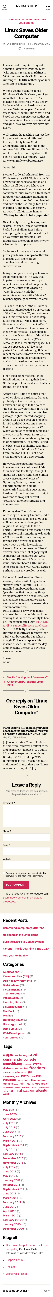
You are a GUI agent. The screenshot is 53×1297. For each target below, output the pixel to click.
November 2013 (13, 1162)
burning (23, 1055)
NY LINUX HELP (26, 6)
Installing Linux (36, 19)
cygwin (37, 1063)
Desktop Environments (17, 980)
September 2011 (13, 1189)
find (26, 1068)
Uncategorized (12, 1024)
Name (7, 831)
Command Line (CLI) (16, 976)
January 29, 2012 (41, 43)
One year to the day (15, 955)
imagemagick (11, 1076)
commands (12, 1059)
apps (8, 1054)
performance (8, 1087)
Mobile (7, 1015)
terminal (15, 1090)
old (32, 1084)
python (34, 1087)
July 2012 (9, 1167)
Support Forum (15, 1259)
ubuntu (41, 1090)
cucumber (27, 1064)
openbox (41, 1083)
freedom (37, 1067)
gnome (6, 1072)
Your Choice (26, 23)
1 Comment (29, 48)
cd (30, 1055)
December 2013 (13, 1158)
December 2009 (13, 1228)
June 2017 (9, 1131)
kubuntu (9, 1080)
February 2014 (12, 1153)
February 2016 (12, 1136)
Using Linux (10, 1028)
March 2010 (10, 1215)
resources (43, 1087)
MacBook (9, 1011)
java (33, 1077)
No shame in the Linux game (20, 934)
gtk (25, 1072)
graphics (17, 1072)
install (25, 1076)
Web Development (14, 1033)
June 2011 (9, 1193)
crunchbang (12, 1063)
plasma (17, 1087)
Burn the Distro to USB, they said (23, 941)
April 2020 (9, 1118)
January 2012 (11, 1180)
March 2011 (10, 1197)
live (33, 1080)
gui (30, 1072)
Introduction (11, 997)
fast (21, 1069)
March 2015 (10, 1140)
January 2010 (12, 1224)
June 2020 (10, 1114)
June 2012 (9, 1171)
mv (28, 1083)
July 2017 (9, 1127)
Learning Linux (12, 1002)
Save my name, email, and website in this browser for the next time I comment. (26, 874)
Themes (10, 1266)
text (32, 1091)
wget (6, 1093)
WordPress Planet (16, 1273)
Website (7, 859)
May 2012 (9, 1175)
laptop (20, 1081)
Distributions (16, 19)
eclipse (15, 1069)
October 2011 (11, 1184)
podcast (25, 1087)
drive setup (13, 993)
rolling (5, 1091)
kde (39, 1076)
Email (6, 845)
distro (7, 1068)
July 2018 (9, 1123)
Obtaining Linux (13, 1019)
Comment (9, 803)
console (30, 1059)
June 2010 (9, 1206)
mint (22, 1083)
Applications (11, 971)
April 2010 (9, 1211)
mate (16, 1084)
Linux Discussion (13, 1006)
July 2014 (9, 1149)
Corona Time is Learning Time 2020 (26, 948)
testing (26, 1091)
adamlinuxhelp (17, 43)
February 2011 (12, 1202)
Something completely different (23, 927)
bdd (16, 1056)
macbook (8, 1083)
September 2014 (13, 1145)
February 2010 (12, 1219)
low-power (41, 1081)
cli (35, 1055)
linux (27, 1080)
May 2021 (9, 1109)
